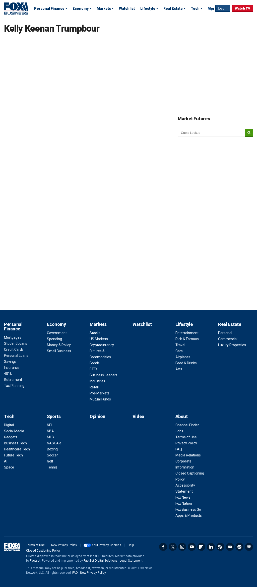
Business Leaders (103, 375)
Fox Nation (183, 503)
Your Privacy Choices (106, 545)
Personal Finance (49, 9)
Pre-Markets (99, 393)
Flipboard (201, 547)
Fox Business (16, 8)
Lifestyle (147, 9)
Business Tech (15, 443)
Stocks (95, 333)
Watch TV (242, 8)
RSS (220, 547)
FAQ (178, 449)
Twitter (173, 547)
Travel (180, 345)
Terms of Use (186, 437)
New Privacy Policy (64, 545)
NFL (50, 425)
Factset (35, 560)
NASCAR (54, 443)
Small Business (59, 351)
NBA (50, 431)
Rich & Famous (187, 339)
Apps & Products (188, 515)
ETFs (93, 369)
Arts (178, 369)
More (212, 9)
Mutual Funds (100, 399)
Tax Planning (14, 386)
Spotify (239, 547)
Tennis (52, 467)
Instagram (182, 547)
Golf (50, 461)
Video (138, 416)
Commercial (227, 339)
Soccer (52, 455)
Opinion (97, 416)
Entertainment (187, 333)
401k (8, 374)
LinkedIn (211, 547)
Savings (10, 362)
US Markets (99, 339)
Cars (179, 351)
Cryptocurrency (102, 345)
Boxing (52, 449)
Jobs (179, 431)
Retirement (13, 380)
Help (131, 545)
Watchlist (127, 9)
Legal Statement (131, 560)
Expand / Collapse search (210, 8)
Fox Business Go (188, 509)
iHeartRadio (249, 547)
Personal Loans (16, 356)
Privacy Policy (186, 443)
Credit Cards (14, 349)
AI (5, 461)
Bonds (95, 363)
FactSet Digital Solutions (100, 560)
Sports (54, 416)
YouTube (192, 547)
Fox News (182, 497)
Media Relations (188, 455)
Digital (9, 425)
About (181, 416)
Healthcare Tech (17, 449)
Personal (225, 333)
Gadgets (10, 437)
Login (222, 8)
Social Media (14, 431)
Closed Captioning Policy (43, 550)
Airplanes (182, 357)
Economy (81, 9)
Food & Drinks (186, 363)
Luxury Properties (232, 345)
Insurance (12, 368)
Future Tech (13, 455)
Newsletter (230, 547)
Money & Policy (59, 345)
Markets (104, 9)
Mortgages (12, 337)
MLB (50, 437)
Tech (195, 9)
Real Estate (173, 9)
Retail (94, 387)
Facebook (163, 547)
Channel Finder (187, 425)
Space (9, 467)
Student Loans (15, 343)
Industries (97, 381)
